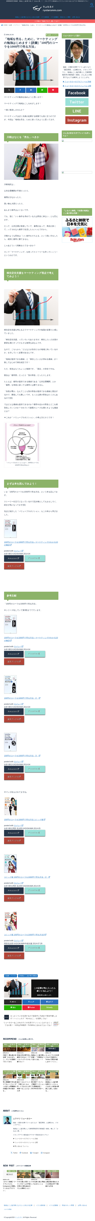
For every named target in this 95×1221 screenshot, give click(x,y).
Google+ (36, 1153)
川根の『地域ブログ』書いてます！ (48, 21)
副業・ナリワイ (11, 976)
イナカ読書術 (54, 17)
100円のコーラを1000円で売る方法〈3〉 (21, 756)
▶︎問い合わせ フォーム (21, 1146)
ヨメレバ (17, 551)
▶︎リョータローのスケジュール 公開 (25, 1142)
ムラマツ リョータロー (22, 1118)
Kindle (33, 558)
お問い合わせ (76, 17)
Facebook (24, 1153)
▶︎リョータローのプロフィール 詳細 (25, 1138)
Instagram (46, 1153)
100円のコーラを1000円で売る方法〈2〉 (21, 698)
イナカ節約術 (45, 17)
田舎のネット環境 (65, 17)
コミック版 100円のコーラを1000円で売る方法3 (24, 935)
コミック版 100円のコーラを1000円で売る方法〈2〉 (26, 877)
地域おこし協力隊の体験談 (28, 976)
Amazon (12, 558)
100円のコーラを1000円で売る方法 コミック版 (23, 820)
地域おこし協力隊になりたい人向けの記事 (27, 17)
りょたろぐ (19, 1217)
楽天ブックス (13, 566)
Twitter (15, 1153)
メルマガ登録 (7, 1209)
